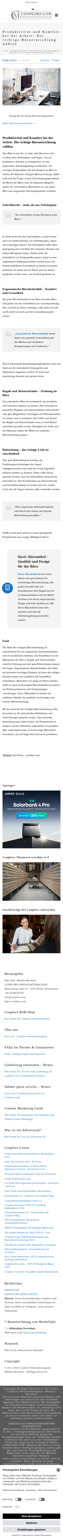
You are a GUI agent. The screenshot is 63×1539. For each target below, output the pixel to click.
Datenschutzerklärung (35, 1332)
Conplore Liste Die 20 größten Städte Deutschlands (31, 1271)
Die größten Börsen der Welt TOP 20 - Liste (27, 1232)
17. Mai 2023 (24, 60)
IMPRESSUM (12, 1290)
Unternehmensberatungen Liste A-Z (23, 1200)
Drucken (44, 60)
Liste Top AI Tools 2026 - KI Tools (23, 1161)
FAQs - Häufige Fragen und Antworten (25, 1054)
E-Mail (55, 60)
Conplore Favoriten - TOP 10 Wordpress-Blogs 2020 (29, 1265)
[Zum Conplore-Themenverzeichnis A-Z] (31, 881)
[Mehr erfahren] (31, 933)
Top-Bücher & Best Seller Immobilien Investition (30, 1244)
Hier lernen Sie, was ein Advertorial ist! (25, 1136)
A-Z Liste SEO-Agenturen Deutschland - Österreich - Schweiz (31, 1184)
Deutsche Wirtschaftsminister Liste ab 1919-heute (30, 1174)
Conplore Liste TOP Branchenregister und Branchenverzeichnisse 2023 (26, 1238)
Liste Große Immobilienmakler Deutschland (28, 1191)
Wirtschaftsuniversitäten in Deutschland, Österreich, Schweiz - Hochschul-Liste (26, 1167)
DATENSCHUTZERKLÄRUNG (21, 1294)
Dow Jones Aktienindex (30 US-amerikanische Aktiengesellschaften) (29, 1258)
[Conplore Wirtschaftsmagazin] (32, 15)
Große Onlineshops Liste (18, 1178)
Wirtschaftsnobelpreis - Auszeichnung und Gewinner (27, 1250)
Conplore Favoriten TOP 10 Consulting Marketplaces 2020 (25, 1206)
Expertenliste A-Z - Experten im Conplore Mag (29, 1196)
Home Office (10, 60)
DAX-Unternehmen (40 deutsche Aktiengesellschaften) (22, 1221)
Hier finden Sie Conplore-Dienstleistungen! (27, 1018)
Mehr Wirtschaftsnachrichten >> (19, 123)
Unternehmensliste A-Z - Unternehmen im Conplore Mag (27, 1214)
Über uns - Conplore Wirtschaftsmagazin (26, 1036)
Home (6, 51)
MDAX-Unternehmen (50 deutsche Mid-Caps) (29, 1227)
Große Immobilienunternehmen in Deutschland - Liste (30, 1155)
